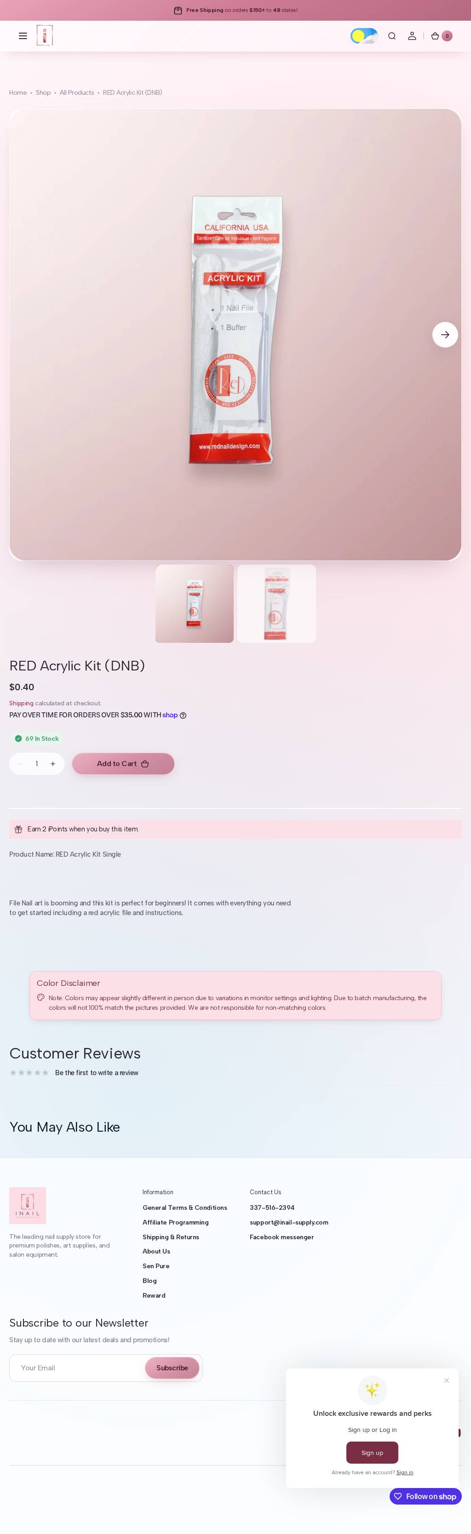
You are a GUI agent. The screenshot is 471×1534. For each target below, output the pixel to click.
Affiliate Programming (176, 1222)
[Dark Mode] (364, 36)
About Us (156, 1251)
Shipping (21, 703)
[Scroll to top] (451, 1514)
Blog (149, 1281)
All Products (77, 93)
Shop (43, 93)
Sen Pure (156, 1266)
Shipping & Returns (171, 1237)
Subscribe (172, 1367)
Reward (154, 1295)
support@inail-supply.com (289, 1222)
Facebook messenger (282, 1237)
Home (18, 93)
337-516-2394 (272, 1208)
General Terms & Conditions (185, 1208)
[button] (23, 36)
